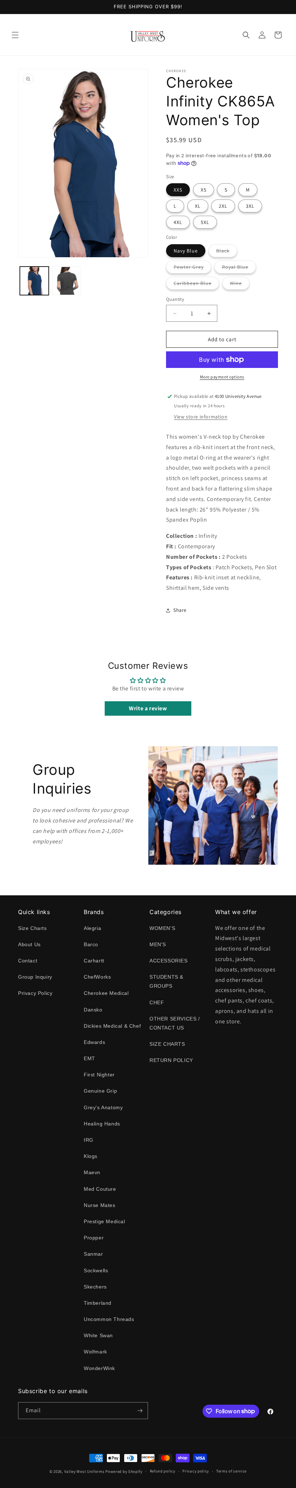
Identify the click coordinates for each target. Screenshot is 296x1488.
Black (226, 252)
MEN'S (157, 944)
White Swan (98, 1335)
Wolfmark (95, 1352)
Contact (27, 961)
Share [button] (180, 610)
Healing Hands (102, 1124)
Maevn (92, 1172)
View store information (200, 416)
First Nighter (99, 1074)
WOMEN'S (162, 928)
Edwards (94, 1042)
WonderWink (99, 1368)
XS (203, 189)
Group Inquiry (35, 977)
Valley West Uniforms (84, 1471)
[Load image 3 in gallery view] (66, 281)
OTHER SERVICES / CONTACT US (174, 1023)
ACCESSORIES (168, 961)
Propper (94, 1238)
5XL (205, 222)
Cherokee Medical (106, 993)
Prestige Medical (104, 1221)
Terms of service (231, 1471)
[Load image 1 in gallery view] (34, 281)
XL (198, 206)
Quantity (175, 299)
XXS (178, 189)
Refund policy (162, 1471)
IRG (88, 1140)
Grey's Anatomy (103, 1107)
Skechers (95, 1287)
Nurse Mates (100, 1205)
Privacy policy (195, 1471)
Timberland (98, 1303)
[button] (15, 35)
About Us (29, 944)
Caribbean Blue (196, 285)
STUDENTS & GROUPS (166, 981)
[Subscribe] (140, 1410)
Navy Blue (186, 250)
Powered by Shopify (124, 1471)
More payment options (222, 376)
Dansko (93, 1010)
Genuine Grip (100, 1091)
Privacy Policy (35, 993)
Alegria (92, 928)
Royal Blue (239, 268)
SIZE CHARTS (167, 1044)
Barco (91, 944)
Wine (239, 285)
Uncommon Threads (109, 1319)
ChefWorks (97, 977)
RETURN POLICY (171, 1060)
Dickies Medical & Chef (112, 1026)
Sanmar (93, 1254)
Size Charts (32, 928)
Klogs (90, 1156)
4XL (178, 222)
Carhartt (94, 961)
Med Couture (100, 1189)
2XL (223, 206)
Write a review (148, 708)
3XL (250, 206)
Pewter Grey (192, 268)
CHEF (156, 1002)
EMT (89, 1058)
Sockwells (96, 1270)
